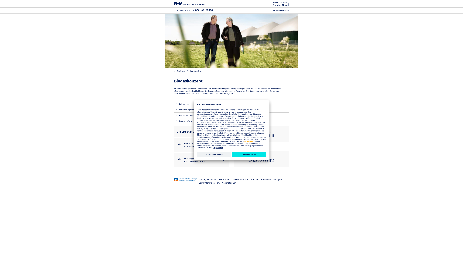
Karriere (255, 179)
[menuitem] (209, 179)
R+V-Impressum (241, 179)
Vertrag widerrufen (208, 179)
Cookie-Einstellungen (271, 179)
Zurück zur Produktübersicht (189, 71)
